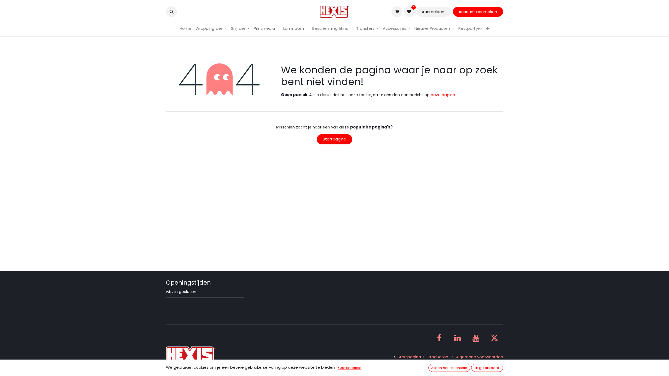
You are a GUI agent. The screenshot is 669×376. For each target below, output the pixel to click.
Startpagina (334, 139)
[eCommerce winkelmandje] (396, 11)
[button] (171, 11)
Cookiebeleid (349, 367)
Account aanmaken (478, 11)
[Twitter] (494, 338)
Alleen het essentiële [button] (449, 367)
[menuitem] (185, 29)
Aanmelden (433, 11)
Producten (438, 357)
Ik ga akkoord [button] (487, 367)
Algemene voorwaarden (479, 357)
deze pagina (443, 94)
